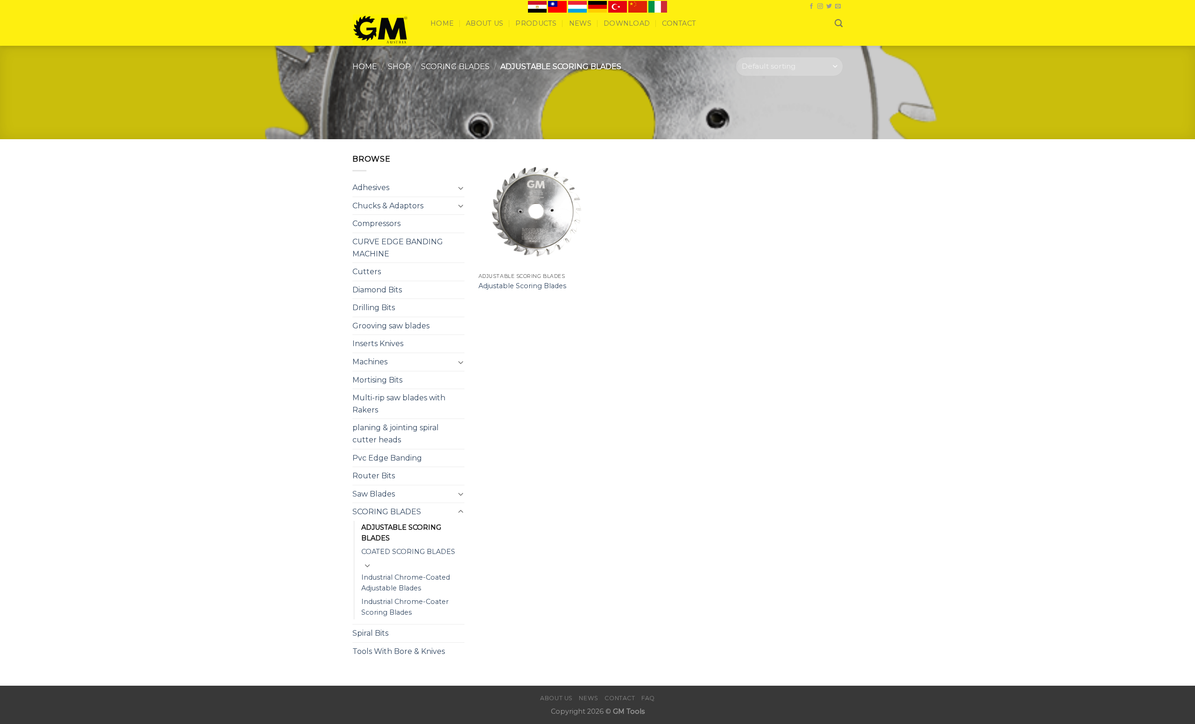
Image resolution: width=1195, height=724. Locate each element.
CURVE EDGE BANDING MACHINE (397, 247)
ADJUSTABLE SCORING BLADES (401, 532)
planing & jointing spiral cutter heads (395, 433)
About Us (484, 23)
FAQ (648, 698)
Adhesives (370, 187)
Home (442, 23)
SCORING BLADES (455, 66)
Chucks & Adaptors (387, 205)
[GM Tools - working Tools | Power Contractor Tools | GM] (384, 29)
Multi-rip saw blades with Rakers (398, 403)
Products (535, 23)
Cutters (366, 271)
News (580, 23)
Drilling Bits (373, 307)
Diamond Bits (377, 289)
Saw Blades (373, 494)
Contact (679, 23)
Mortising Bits (377, 380)
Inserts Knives (377, 343)
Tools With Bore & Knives (398, 651)
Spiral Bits (370, 633)
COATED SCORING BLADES (408, 551)
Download (627, 23)
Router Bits (373, 475)
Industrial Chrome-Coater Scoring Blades (405, 607)
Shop (399, 66)
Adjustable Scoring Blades (522, 286)
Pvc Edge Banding (387, 458)
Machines (369, 361)
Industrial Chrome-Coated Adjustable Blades (405, 582)
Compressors (376, 223)
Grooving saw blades (390, 325)
